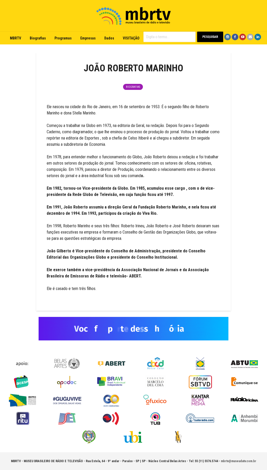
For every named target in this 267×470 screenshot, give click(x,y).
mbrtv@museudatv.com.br (238, 461)
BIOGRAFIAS (133, 86)
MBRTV (15, 38)
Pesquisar (210, 37)
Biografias (38, 38)
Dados (109, 38)
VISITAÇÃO (131, 38)
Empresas (88, 38)
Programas (63, 38)
